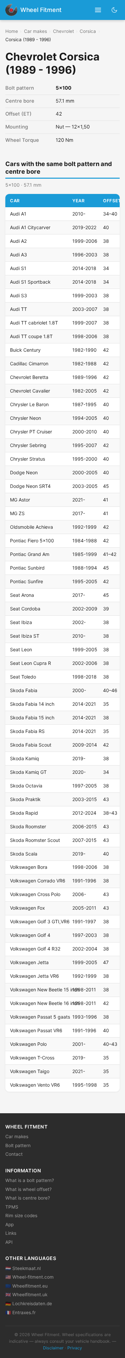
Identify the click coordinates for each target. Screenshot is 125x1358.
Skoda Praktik (25, 799)
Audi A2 (18, 241)
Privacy (74, 1347)
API (9, 1242)
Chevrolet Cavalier (30, 391)
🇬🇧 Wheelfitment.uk (26, 1294)
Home (11, 31)
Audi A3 (18, 254)
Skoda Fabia (23, 690)
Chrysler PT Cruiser (31, 431)
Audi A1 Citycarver (30, 227)
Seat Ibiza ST (24, 636)
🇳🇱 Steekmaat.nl (23, 1268)
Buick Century (25, 350)
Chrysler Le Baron (29, 404)
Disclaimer (53, 1347)
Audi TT (18, 309)
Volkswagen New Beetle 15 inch (44, 989)
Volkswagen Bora (28, 867)
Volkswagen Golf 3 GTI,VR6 (40, 921)
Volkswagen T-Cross (32, 1057)
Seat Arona (22, 595)
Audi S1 (18, 268)
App (9, 1224)
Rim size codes (21, 1215)
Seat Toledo (23, 676)
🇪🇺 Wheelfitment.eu (26, 1286)
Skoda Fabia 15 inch (32, 717)
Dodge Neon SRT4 (30, 486)
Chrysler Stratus (27, 459)
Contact (14, 1154)
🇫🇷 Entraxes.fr (20, 1312)
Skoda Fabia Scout (30, 745)
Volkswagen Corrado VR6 (37, 880)
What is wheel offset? (28, 1189)
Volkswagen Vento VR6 (35, 1085)
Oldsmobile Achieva (31, 527)
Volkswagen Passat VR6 (36, 1030)
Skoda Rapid (24, 813)
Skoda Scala (23, 854)
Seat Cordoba (25, 608)
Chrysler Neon (25, 418)
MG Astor (20, 499)
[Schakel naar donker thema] (114, 10)
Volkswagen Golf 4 (30, 935)
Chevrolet (63, 31)
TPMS (11, 1207)
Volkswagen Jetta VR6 (34, 976)
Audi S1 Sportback (30, 282)
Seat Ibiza (21, 622)
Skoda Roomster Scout (35, 840)
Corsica (88, 31)
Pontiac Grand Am (29, 554)
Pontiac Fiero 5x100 (32, 540)
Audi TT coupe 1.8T (31, 336)
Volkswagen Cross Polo (35, 894)
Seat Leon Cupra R (30, 663)
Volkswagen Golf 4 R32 (35, 948)
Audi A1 (18, 214)
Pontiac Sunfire (26, 581)
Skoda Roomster (28, 826)
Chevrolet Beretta (29, 377)
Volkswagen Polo (28, 1044)
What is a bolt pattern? (29, 1180)
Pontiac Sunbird (27, 568)
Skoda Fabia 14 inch (32, 704)
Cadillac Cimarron (29, 363)
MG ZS (17, 513)
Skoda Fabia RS (27, 731)
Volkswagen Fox (27, 908)
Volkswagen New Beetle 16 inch (44, 1003)
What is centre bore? (27, 1198)
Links (10, 1233)
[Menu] (98, 10)
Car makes (35, 31)
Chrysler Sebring (28, 445)
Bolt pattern (18, 1145)
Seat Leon (21, 649)
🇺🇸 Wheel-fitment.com (29, 1277)
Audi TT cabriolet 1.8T (34, 322)
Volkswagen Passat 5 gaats (40, 1017)
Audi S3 (18, 295)
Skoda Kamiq (24, 758)
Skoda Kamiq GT (28, 772)
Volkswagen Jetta (29, 962)
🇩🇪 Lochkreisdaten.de (28, 1303)
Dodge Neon (24, 472)
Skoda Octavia (26, 785)
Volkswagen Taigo (29, 1071)
